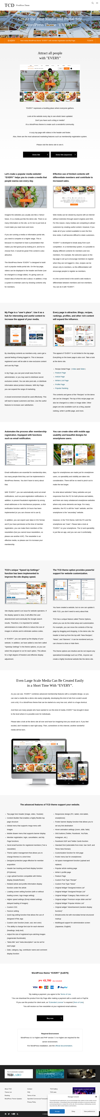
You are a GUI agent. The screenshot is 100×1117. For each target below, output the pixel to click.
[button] (96, 1097)
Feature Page (60, 373)
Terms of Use (65, 994)
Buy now (50, 1018)
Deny (73, 1111)
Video (74, 369)
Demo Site (36, 155)
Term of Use (78, 1002)
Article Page (60, 377)
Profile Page (60, 384)
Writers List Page (62, 381)
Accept (57, 1111)
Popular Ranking (61, 388)
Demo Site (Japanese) (64, 155)
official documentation (63, 1046)
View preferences (89, 1111)
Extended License (56, 1002)
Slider (82, 369)
